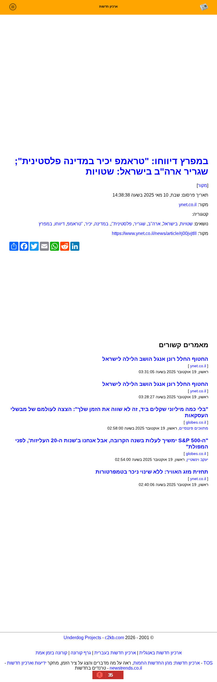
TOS (208, 663)
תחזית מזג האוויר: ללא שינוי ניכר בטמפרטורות (152, 472)
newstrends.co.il (126, 668)
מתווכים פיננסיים (193, 428)
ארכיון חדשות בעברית (115, 652)
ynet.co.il (188, 204)
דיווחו (60, 223)
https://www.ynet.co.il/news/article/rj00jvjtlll (154, 233)
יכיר (88, 223)
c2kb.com (114, 637)
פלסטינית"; (121, 223)
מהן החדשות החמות (152, 663)
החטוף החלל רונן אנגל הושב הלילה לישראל (155, 359)
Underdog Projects (82, 637)
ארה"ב (154, 223)
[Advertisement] (108, 110)
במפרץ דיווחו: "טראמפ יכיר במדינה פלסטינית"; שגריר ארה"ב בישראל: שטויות (111, 166)
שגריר (140, 223)
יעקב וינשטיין (197, 459)
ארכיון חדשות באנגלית (160, 652)
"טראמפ (75, 223)
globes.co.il (196, 422)
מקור (202, 185)
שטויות (186, 223)
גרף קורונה (81, 652)
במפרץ (45, 223)
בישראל (170, 223)
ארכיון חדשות (187, 663)
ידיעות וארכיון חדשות (26, 663)
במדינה (101, 223)
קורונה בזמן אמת (51, 652)
